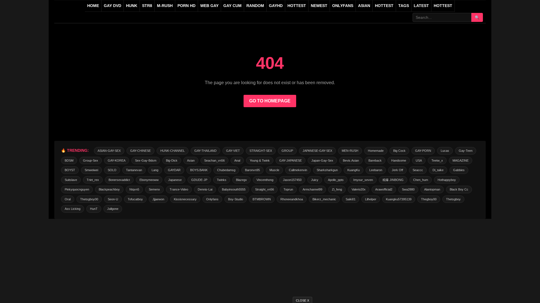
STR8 (147, 6)
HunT (94, 208)
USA (419, 160)
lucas (445, 150)
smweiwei (91, 170)
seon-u (113, 199)
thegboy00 (428, 199)
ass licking (72, 208)
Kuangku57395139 (398, 199)
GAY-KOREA (116, 160)
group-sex (90, 160)
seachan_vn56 (214, 160)
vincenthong (264, 180)
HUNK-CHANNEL (172, 150)
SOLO (112, 170)
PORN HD (186, 6)
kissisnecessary (185, 199)
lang (155, 170)
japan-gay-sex (322, 160)
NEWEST (319, 6)
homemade (376, 150)
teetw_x (437, 160)
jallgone (112, 208)
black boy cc (459, 189)
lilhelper (370, 199)
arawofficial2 (383, 189)
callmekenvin (298, 170)
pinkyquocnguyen (77, 189)
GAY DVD (112, 6)
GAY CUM (232, 6)
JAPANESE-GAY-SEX (317, 150)
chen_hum (420, 180)
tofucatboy (135, 199)
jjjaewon (158, 199)
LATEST (421, 6)
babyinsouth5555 (234, 189)
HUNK (131, 6)
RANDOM (255, 6)
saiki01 (351, 199)
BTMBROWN (262, 199)
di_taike (438, 170)
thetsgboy (453, 199)
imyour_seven (363, 180)
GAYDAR (174, 170)
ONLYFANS (342, 6)
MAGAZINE (461, 160)
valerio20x (359, 189)
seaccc (418, 170)
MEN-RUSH (350, 150)
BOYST (70, 170)
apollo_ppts (336, 180)
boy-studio (235, 199)
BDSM (69, 160)
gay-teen (465, 150)
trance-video (179, 189)
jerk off (397, 170)
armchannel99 (312, 189)
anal (237, 160)
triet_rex (93, 180)
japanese (175, 180)
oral (68, 199)
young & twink (260, 160)
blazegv (241, 180)
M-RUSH (165, 6)
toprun (288, 189)
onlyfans (212, 199)
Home (93, 6)
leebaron (375, 170)
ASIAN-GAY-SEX (109, 150)
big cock (399, 150)
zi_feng (337, 189)
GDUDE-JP (199, 180)
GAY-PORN (423, 150)
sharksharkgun (327, 170)
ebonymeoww (149, 180)
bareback (375, 160)
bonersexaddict (119, 180)
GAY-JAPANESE (290, 160)
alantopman (432, 189)
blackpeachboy (109, 189)
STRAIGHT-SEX (260, 150)
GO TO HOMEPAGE (270, 100)
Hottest (384, 6)
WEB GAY (209, 6)
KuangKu (353, 170)
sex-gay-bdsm (145, 160)
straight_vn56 (264, 189)
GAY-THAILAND (205, 150)
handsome (398, 160)
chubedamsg (226, 170)
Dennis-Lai (205, 189)
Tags (403, 6)
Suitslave (71, 180)
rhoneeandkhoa (291, 199)
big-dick (171, 160)
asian (191, 160)
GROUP (287, 150)
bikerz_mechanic (324, 199)
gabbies (459, 170)
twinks (221, 180)
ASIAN (364, 6)
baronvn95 (252, 170)
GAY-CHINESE (140, 150)
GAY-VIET (233, 150)
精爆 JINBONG (393, 180)
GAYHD (276, 6)
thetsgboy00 (89, 199)
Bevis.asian (351, 160)
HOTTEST (296, 6)
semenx (154, 189)
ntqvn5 (134, 189)
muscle (274, 170)
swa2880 (408, 189)
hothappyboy (447, 180)
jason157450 (292, 180)
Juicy (314, 180)
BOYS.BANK (199, 170)
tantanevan (134, 170)
